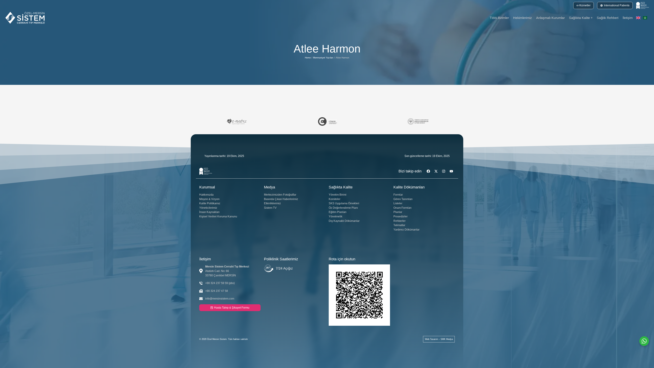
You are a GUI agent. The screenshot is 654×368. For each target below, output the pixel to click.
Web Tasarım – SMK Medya (439, 339)
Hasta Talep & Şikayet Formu (231, 307)
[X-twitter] (436, 171)
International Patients (616, 5)
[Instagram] (443, 171)
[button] (583, 5)
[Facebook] (428, 171)
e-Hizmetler (583, 5)
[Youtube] (451, 171)
